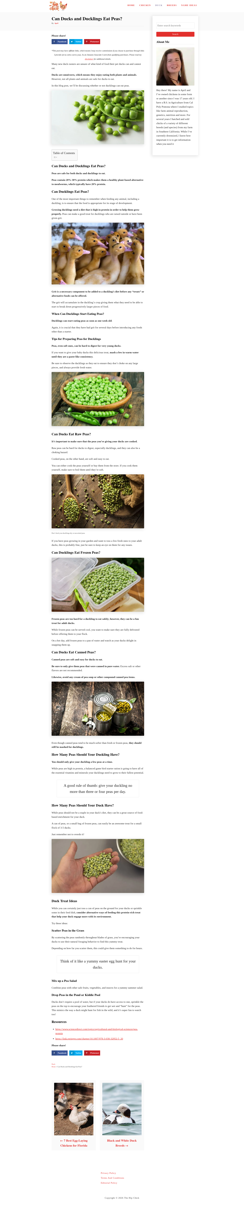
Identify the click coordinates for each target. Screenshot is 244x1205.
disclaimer (89, 59)
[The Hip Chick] (57, 6)
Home (54, 1067)
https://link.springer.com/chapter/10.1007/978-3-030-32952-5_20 (89, 1038)
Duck (53, 1064)
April (56, 23)
